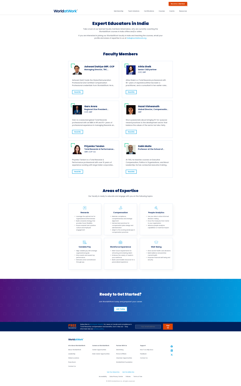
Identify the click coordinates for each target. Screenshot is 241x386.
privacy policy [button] (99, 329)
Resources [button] (183, 11)
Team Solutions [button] (133, 11)
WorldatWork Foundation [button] (124, 362)
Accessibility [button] (103, 377)
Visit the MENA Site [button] (128, 372)
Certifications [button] (149, 11)
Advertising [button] (119, 350)
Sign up (168, 327)
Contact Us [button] (72, 366)
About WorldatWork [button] (74, 350)
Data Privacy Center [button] (116, 377)
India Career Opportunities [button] (101, 354)
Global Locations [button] (73, 358)
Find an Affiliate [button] (121, 354)
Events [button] (171, 11)
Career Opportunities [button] (99, 350)
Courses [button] (162, 11)
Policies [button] (128, 377)
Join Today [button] (120, 309)
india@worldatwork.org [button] (136, 38)
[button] (66, 11)
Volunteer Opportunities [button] (124, 358)
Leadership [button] (71, 354)
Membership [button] (118, 11)
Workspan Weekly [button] (96, 324)
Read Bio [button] (77, 92)
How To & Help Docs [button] (146, 350)
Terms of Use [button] (137, 377)
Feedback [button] (143, 354)
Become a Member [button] (178, 4)
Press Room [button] (72, 362)
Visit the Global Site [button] (113, 372)
